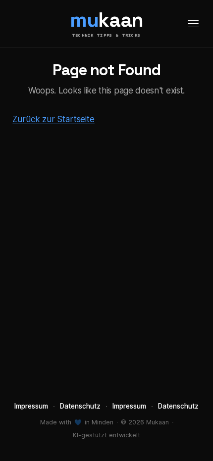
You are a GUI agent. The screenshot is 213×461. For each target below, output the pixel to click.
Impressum (31, 406)
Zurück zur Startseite (53, 119)
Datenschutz (80, 406)
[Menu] (193, 24)
